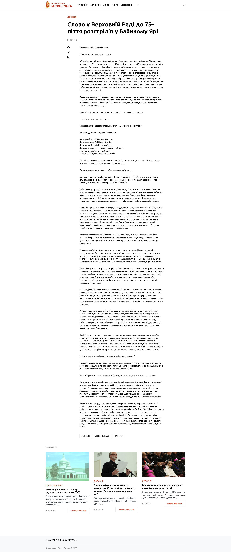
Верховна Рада (102, 436)
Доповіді (72, 17)
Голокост (118, 436)
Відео (48, 485)
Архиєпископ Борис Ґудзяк (61, 540)
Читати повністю (78, 511)
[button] (184, 5)
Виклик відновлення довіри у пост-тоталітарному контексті (163, 486)
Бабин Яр (85, 436)
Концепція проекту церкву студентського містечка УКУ (63, 491)
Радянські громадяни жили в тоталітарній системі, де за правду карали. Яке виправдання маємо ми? (115, 489)
